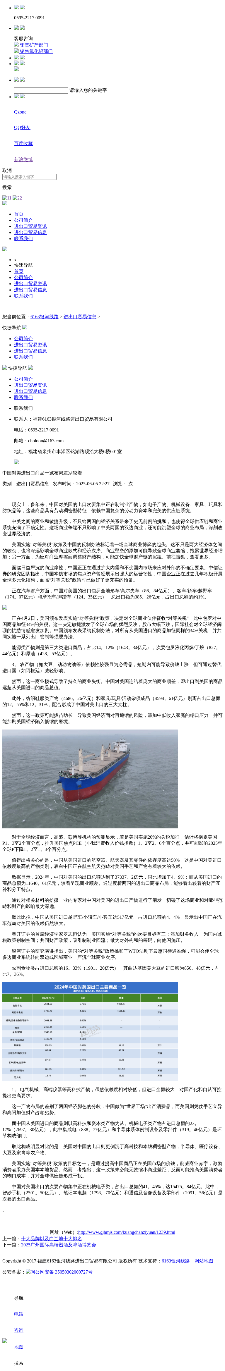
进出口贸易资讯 (30, 226)
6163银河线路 (44, 316)
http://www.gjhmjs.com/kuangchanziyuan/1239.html (126, 1232)
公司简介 (23, 220)
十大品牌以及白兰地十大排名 (51, 1238)
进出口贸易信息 (30, 232)
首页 (18, 213)
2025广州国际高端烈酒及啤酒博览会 (58, 1244)
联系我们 (23, 238)
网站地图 (204, 1260)
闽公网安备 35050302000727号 (61, 1271)
